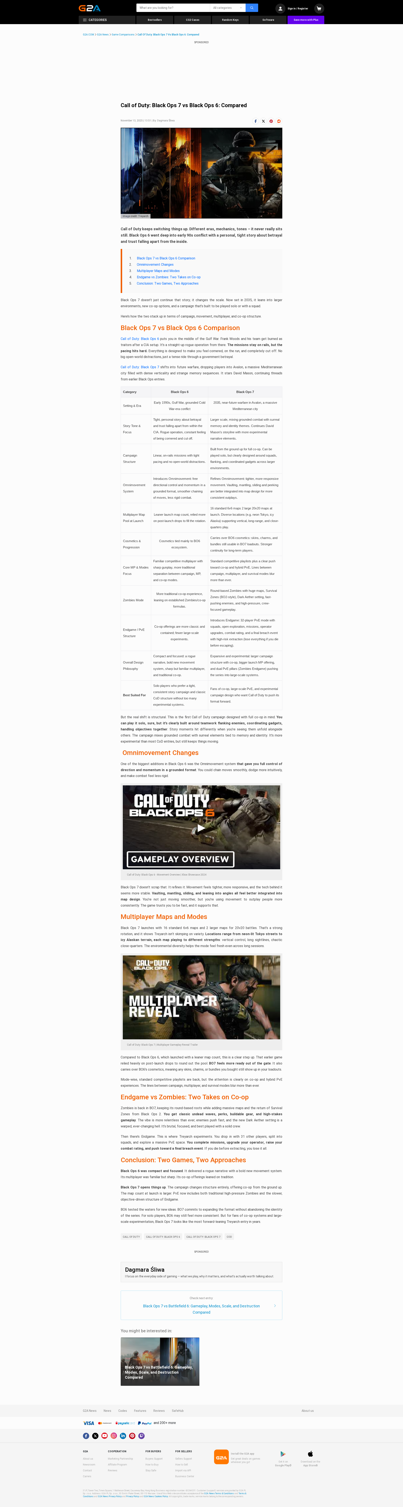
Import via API (183, 1470)
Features (140, 1410)
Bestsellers (155, 19)
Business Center (184, 1476)
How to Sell (181, 1464)
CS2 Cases (192, 19)
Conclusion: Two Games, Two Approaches (168, 283)
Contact (87, 1470)
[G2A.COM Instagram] (114, 1436)
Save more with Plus (306, 19)
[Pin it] (271, 121)
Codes (122, 1410)
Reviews (159, 1410)
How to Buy (151, 1464)
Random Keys (230, 19)
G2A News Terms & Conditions (219, 1493)
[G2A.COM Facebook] (86, 1436)
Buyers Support (154, 1458)
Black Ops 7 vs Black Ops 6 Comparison (166, 258)
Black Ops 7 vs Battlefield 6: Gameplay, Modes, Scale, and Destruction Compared (201, 1309)
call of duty (131, 1236)
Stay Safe (150, 1470)
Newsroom (89, 1464)
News (107, 1410)
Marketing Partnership (120, 1458)
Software (268, 19)
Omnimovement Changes (155, 265)
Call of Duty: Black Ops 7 (140, 367)
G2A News (103, 34)
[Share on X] (263, 121)
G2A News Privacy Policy (110, 1496)
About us (308, 1410)
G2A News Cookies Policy (156, 1496)
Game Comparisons (123, 34)
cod (229, 1236)
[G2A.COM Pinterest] (132, 1436)
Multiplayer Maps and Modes (158, 271)
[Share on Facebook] (255, 121)
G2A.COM (88, 34)
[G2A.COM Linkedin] (123, 1436)
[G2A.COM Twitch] (141, 1436)
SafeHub (178, 1410)
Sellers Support (183, 1458)
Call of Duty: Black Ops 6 (140, 339)
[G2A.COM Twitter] (95, 1436)
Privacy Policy (132, 1496)
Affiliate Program (117, 1464)
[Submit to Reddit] (278, 121)
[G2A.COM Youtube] (104, 1436)
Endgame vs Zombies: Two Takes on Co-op (169, 277)
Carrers (87, 1476)
